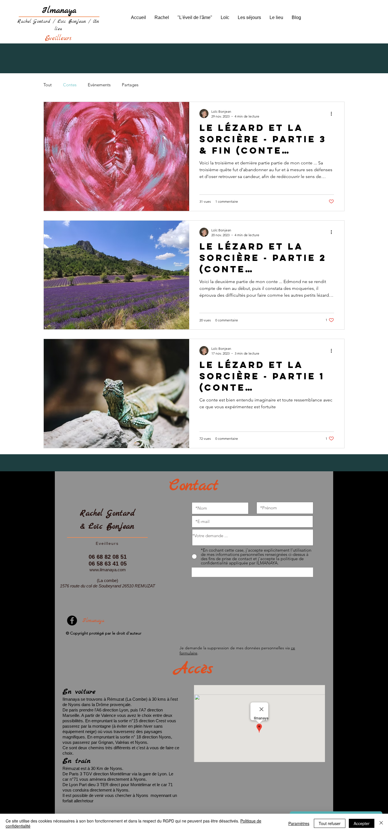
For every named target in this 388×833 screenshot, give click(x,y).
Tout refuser (330, 823)
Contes (69, 84)
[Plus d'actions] (333, 113)
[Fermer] (381, 823)
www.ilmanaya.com (107, 569)
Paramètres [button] (298, 823)
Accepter (362, 823)
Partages (130, 84)
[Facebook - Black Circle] (72, 620)
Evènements (99, 84)
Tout (47, 84)
